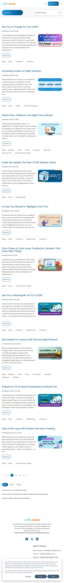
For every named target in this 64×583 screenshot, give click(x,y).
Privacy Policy (39, 567)
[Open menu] (61, 3)
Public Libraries (31, 239)
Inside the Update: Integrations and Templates (16, 498)
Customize (28, 576)
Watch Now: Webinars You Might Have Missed (27, 115)
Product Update (21, 197)
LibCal (19, 150)
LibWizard (16, 377)
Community (19, 61)
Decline (53, 576)
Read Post (6, 55)
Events (10, 61)
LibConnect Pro (6, 153)
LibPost (18, 106)
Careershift (46, 150)
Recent (5, 484)
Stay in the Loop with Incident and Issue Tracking (28, 428)
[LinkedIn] (37, 539)
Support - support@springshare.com (45, 557)
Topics (12, 484)
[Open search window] (45, 3)
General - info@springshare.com (44, 554)
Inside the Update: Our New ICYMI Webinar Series (29, 162)
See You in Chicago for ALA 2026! (20, 26)
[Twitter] (32, 539)
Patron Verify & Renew (31, 106)
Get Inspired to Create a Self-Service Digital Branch (30, 339)
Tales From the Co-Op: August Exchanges (14, 490)
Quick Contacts (39, 546)
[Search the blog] (59, 12)
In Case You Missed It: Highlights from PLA (25, 206)
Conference (30, 61)
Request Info (53, 3)
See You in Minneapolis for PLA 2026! (22, 295)
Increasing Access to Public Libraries (21, 70)
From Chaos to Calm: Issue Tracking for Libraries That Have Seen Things (31, 250)
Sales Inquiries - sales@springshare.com (47, 550)
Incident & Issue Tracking (23, 153)
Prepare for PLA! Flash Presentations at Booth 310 (29, 386)
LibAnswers (5, 377)
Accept (41, 576)
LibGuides (11, 150)
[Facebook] (26, 539)
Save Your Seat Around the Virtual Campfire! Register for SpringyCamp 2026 (25, 494)
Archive (19, 484)
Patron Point (37, 374)
